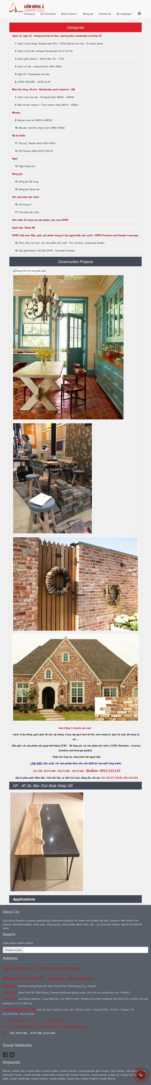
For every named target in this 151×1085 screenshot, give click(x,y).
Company (29, 13)
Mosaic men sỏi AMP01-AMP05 (33, 120)
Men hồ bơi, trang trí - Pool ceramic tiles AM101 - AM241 (47, 104)
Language (125, 13)
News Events (68, 13)
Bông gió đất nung (26, 181)
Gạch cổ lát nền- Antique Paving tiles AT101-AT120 (44, 51)
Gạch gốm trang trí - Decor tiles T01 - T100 (39, 58)
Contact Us (105, 13)
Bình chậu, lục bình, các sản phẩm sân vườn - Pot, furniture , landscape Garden (60, 242)
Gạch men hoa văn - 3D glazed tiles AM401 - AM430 (44, 97)
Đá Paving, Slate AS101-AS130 (34, 151)
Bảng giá (88, 13)
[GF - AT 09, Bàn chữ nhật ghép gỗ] (46, 841)
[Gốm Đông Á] (27, 4)
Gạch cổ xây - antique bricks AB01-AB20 (38, 66)
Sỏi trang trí (23, 204)
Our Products (48, 13)
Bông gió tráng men (27, 189)
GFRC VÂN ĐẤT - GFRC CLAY (33, 82)
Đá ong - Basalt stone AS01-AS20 (35, 143)
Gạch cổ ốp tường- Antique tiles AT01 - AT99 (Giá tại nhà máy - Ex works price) (59, 43)
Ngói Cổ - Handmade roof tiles (32, 74)
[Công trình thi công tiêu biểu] (29, 270)
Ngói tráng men (25, 166)
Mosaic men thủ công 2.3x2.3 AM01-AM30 (40, 127)
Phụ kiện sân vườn (27, 212)
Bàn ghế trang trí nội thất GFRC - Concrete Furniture (45, 250)
